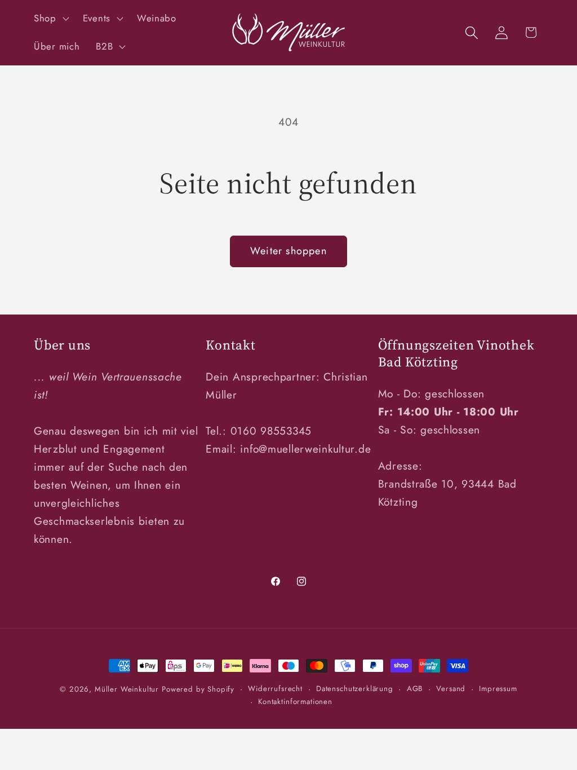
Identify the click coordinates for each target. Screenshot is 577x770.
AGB (415, 688)
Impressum (498, 688)
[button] (50, 19)
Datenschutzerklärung (354, 688)
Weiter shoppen (288, 251)
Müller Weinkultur (127, 689)
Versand (450, 688)
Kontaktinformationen (295, 701)
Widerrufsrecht (275, 688)
